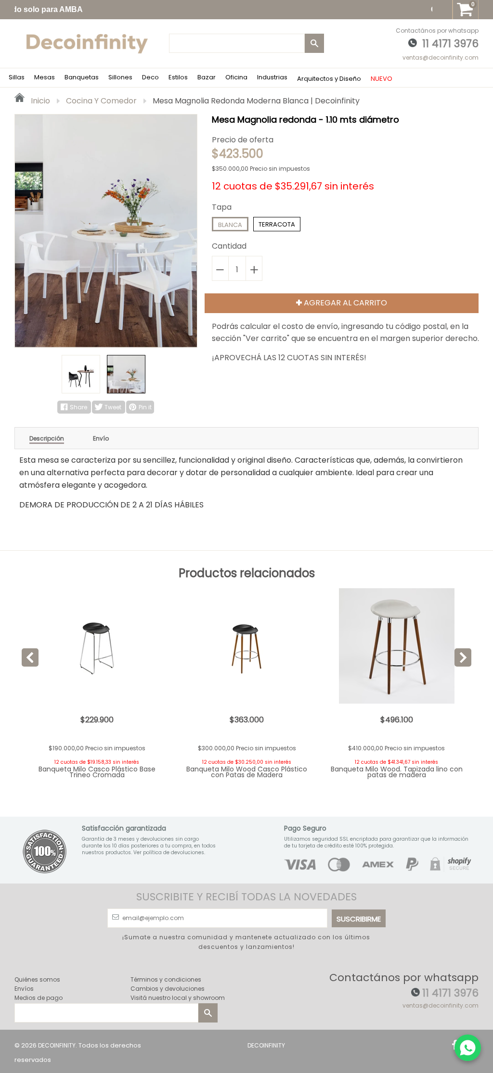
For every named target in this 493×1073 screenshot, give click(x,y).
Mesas (44, 77)
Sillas (17, 77)
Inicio (39, 100)
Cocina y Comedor (101, 100)
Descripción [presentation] (46, 438)
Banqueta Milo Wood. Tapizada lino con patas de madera (397, 772)
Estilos (178, 77)
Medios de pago (38, 998)
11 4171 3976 (450, 43)
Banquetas (82, 77)
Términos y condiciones (165, 979)
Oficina (236, 77)
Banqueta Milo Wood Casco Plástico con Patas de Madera (246, 772)
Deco (150, 77)
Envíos (24, 989)
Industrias (272, 77)
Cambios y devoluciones (167, 989)
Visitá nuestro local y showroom (177, 998)
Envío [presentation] (101, 438)
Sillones (120, 77)
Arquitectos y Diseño (329, 78)
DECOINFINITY (57, 1045)
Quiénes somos (37, 979)
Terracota (277, 224)
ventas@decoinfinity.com (440, 57)
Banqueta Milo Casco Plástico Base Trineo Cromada (97, 772)
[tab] (46, 438)
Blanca (230, 224)
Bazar (206, 77)
